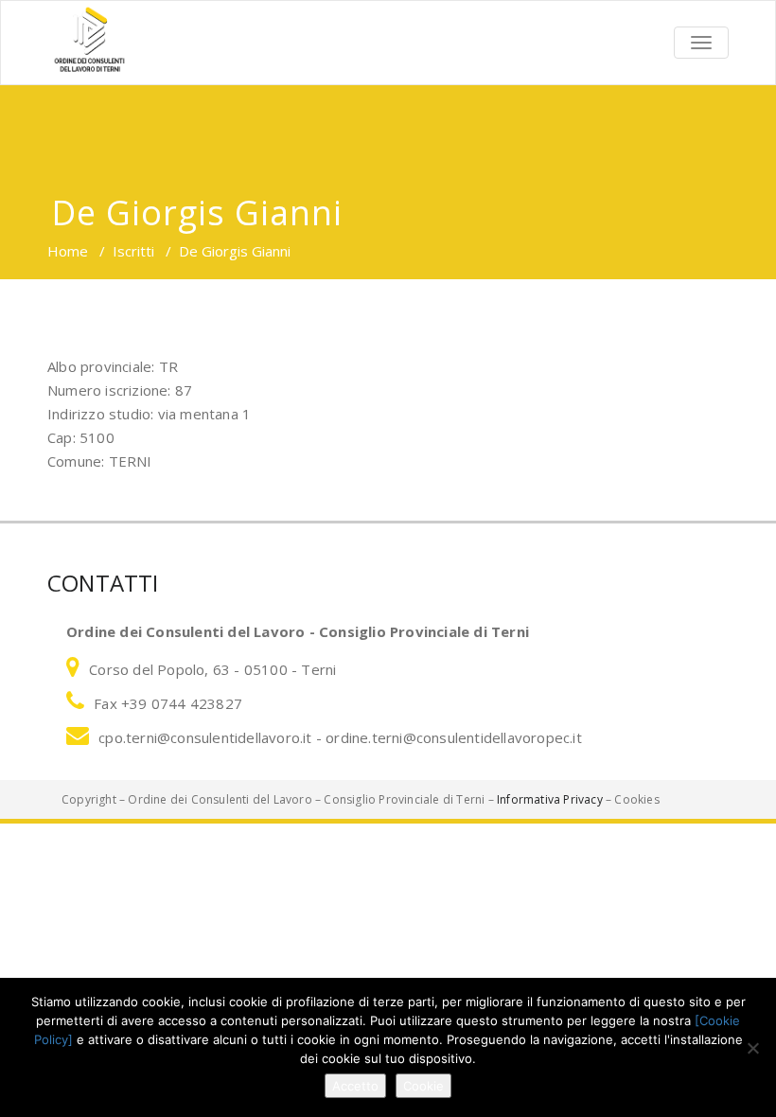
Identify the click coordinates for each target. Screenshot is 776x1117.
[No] (752, 1047)
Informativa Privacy (550, 799)
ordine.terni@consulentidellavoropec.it (454, 737)
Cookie (423, 1085)
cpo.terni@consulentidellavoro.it (207, 737)
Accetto (355, 1085)
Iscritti (133, 250)
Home (67, 250)
